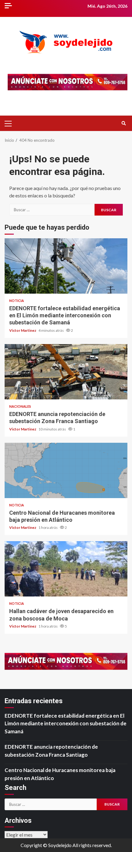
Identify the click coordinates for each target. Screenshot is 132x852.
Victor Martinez (23, 330)
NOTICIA (16, 300)
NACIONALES (20, 406)
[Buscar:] (52, 210)
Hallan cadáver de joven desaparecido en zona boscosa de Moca (66, 568)
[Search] (123, 123)
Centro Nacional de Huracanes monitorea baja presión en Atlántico (66, 470)
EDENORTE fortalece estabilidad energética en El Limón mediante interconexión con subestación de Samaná (66, 266)
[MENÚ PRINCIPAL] (11, 123)
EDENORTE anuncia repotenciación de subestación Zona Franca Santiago (66, 371)
